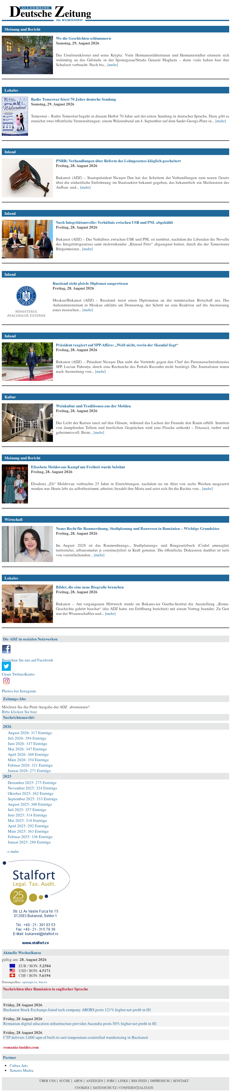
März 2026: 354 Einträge (28, 759)
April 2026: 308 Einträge (28, 754)
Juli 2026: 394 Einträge (27, 738)
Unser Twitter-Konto (18, 674)
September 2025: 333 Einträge (32, 798)
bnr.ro (43, 982)
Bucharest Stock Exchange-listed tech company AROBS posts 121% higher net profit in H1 (77, 1009)
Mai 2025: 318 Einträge (27, 820)
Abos (78, 1080)
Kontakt (181, 1080)
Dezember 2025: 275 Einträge (32, 782)
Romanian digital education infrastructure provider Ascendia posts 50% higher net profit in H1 (80, 1023)
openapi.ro (29, 982)
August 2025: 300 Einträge (30, 804)
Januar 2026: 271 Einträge (29, 770)
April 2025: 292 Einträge (28, 825)
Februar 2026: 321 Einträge (30, 765)
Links (123, 1080)
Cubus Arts (19, 1065)
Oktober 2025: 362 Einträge (31, 793)
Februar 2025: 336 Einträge (30, 836)
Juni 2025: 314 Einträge (27, 815)
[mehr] (112, 64)
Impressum (160, 1080)
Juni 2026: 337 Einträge (27, 743)
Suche (64, 1080)
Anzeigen (94, 1080)
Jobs (110, 1080)
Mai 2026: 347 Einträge (27, 748)
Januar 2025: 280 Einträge (29, 842)
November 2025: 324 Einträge (32, 788)
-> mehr (12, 851)
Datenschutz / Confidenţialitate (123, 1087)
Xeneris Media (21, 1070)
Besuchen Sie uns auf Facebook (27, 660)
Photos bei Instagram (19, 691)
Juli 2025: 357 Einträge (27, 809)
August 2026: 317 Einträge (30, 732)
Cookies (82, 1087)
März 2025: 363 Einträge (28, 831)
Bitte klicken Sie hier (19, 711)
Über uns (47, 1080)
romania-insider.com (21, 1047)
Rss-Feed (139, 1080)
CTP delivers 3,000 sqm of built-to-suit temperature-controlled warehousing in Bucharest (75, 1037)
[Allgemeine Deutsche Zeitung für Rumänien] (43, 10)
